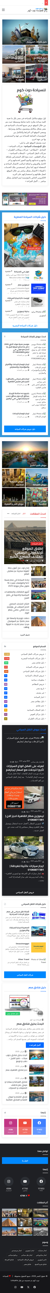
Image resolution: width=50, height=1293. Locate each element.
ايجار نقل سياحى (36, 762)
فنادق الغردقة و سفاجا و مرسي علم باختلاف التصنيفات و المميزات (16, 1085)
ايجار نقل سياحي (26, 1255)
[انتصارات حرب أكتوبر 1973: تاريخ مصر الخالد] (40, 1231)
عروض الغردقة (40, 485)
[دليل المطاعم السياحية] (37, 54)
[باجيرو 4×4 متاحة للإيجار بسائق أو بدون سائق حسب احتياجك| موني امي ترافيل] (38, 400)
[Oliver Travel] (38, 963)
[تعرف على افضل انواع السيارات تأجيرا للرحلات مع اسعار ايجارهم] (24, 747)
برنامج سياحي (12, 1255)
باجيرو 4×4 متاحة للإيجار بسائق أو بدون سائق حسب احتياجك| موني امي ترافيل (17, 396)
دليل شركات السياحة (37, 42)
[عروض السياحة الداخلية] (13, 478)
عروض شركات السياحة (35, 667)
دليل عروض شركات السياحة (25, 429)
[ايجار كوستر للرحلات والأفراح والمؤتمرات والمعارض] (38, 368)
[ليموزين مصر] (38, 289)
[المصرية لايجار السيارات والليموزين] (38, 931)
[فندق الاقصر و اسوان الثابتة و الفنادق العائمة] (36, 1096)
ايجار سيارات (42, 1250)
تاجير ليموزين (42, 1260)
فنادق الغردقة (9, 1260)
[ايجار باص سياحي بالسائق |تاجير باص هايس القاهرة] (38, 383)
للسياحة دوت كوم (35, 561)
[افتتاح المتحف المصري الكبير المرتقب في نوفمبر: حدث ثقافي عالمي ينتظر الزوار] (38, 607)
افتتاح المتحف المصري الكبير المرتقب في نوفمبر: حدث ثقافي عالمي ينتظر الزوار (18, 608)
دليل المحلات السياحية (35, 710)
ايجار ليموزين (29, 1250)
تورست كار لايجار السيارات (18, 298)
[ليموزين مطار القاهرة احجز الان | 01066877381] (24, 797)
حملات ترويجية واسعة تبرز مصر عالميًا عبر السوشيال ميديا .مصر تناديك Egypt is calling (17, 622)
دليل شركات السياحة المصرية (30, 217)
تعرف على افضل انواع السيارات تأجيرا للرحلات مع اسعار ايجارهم (25, 767)
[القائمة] (3, 11)
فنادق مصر (27, 1264)
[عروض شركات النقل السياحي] (13, 54)
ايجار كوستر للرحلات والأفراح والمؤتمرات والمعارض (17, 366)
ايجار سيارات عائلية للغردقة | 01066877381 (27, 867)
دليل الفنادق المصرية (18, 78)
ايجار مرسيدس (17, 1250)
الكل (23, 513)
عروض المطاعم (38, 684)
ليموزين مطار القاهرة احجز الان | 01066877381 (24, 817)
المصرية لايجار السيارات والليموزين (19, 929)
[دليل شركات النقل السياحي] (37, 73)
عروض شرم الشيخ (38, 465)
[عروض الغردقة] (37, 478)
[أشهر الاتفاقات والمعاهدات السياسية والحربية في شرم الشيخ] (38, 595)
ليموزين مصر (23, 285)
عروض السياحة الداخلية (17, 482)
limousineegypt (22, 943)
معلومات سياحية (37, 680)
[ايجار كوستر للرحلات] (38, 417)
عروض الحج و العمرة (14, 504)
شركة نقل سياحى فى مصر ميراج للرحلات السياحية (18, 913)
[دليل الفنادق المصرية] (13, 73)
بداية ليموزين (23, 311)
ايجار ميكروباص (41, 1255)
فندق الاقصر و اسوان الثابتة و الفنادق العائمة (16, 1098)
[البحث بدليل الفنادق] (36, 1055)
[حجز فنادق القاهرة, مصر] (36, 1069)
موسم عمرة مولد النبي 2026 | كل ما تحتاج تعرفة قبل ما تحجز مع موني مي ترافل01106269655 (16, 348)
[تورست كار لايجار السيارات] (38, 302)
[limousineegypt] (38, 947)
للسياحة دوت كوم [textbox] (31, 90)
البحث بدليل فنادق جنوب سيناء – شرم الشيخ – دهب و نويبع (16, 1058)
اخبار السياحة (15, 513)
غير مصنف (40, 693)
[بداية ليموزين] (38, 315)
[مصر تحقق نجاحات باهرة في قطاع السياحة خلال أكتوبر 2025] (9, 1231)
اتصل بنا (25, 1161)
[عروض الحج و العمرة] (13, 497)
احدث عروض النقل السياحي (31, 729)
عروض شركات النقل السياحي (14, 59)
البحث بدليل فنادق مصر (30, 1023)
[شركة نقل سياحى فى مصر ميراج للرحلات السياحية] (38, 915)
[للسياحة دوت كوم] (37, 9)
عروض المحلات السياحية (34, 676)
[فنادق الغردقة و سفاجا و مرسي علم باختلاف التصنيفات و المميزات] (36, 1081)
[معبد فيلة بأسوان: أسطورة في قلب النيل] (25, 1231)
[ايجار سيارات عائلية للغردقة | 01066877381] (24, 847)
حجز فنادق (40, 706)
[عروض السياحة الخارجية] (37, 497)
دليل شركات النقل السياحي (38, 78)
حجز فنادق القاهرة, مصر (16, 1070)
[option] (25, 51)
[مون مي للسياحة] (38, 275)
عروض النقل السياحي (25, 892)
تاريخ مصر (40, 688)
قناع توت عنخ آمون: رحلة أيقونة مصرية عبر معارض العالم (18, 571)
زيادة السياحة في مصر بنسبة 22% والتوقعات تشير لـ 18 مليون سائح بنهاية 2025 (16, 583)
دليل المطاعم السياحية (40, 59)
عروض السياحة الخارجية (40, 502)
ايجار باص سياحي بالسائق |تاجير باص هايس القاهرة (17, 380)
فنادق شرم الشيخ (41, 1264)
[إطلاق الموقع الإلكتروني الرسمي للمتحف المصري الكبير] (25, 542)
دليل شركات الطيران (36, 718)
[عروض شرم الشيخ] (25, 454)
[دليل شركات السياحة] (25, 32)
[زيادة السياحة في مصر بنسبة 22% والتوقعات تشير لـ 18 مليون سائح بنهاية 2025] (38, 583)
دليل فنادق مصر (38, 663)
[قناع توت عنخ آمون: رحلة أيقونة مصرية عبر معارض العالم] (38, 571)
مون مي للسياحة (21, 271)
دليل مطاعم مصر (37, 701)
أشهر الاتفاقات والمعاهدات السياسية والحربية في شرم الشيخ (16, 595)
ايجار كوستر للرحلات (20, 413)
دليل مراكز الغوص (37, 714)
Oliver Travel (23, 959)
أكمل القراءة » (31, 181)
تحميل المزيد (25, 635)
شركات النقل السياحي (25, 975)
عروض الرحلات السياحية (25, 1260)
